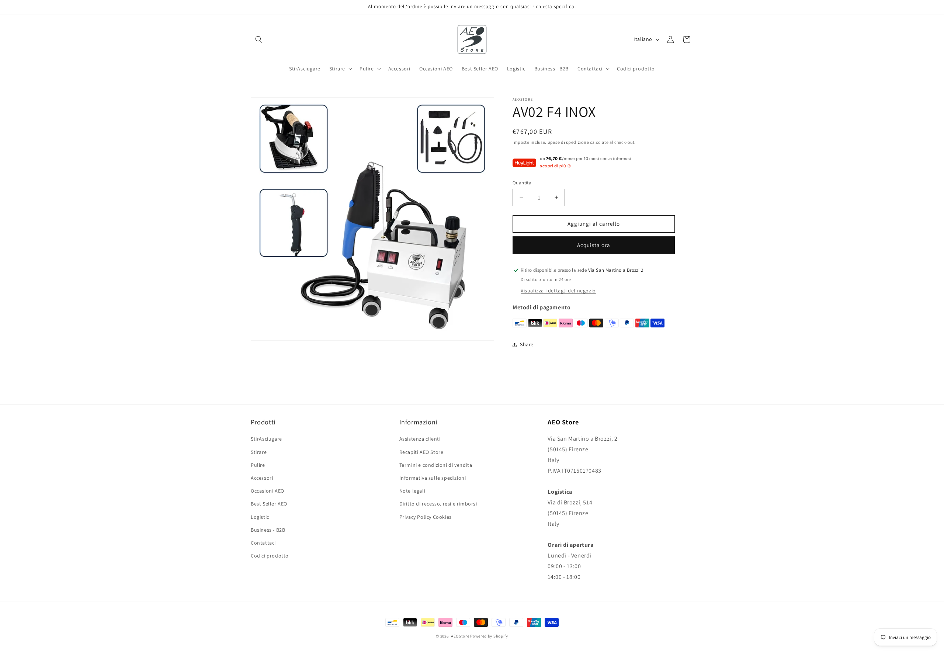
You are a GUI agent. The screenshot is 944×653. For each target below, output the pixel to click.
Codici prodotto (270, 555)
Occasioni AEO (267, 490)
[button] (259, 39)
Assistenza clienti (420, 438)
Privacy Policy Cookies (425, 517)
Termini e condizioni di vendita (435, 465)
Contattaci (263, 542)
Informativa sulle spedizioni (432, 478)
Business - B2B (268, 530)
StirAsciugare (266, 438)
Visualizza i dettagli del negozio (558, 290)
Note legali (412, 490)
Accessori (262, 478)
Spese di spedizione (568, 142)
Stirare (259, 452)
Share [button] (527, 344)
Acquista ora (593, 245)
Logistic (260, 517)
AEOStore (460, 636)
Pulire (258, 465)
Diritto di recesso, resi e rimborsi (438, 503)
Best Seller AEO (269, 503)
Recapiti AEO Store (421, 452)
